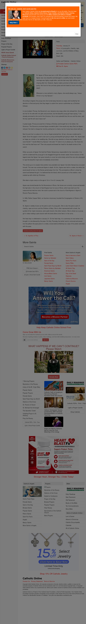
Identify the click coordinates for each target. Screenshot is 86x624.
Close (76, 34)
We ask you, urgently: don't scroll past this (22, 9)
